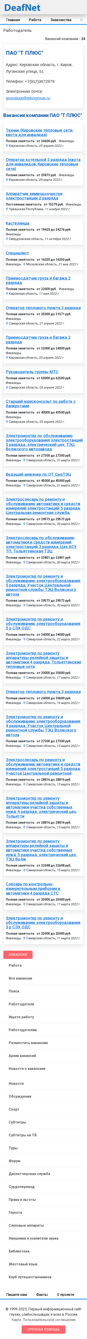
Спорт (14, 1109)
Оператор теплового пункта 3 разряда (43, 308)
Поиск (14, 991)
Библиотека (19, 1251)
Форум (14, 1161)
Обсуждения (20, 1096)
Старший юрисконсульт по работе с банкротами (41, 403)
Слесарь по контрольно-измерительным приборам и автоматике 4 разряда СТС (33, 888)
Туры (13, 1148)
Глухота (15, 1212)
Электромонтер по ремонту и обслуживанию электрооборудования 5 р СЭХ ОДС (43, 623)
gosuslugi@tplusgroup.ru (28, 98)
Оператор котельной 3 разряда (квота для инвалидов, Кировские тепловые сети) (43, 164)
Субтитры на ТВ (23, 1135)
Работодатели (21, 1004)
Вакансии (18, 954)
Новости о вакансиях (27, 1069)
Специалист (17, 253)
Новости (16, 1083)
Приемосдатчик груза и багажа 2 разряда (38, 280)
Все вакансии (20, 978)
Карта (16, 1320)
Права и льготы (22, 1200)
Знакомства (60, 20)
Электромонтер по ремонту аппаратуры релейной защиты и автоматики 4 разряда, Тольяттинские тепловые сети (43, 660)
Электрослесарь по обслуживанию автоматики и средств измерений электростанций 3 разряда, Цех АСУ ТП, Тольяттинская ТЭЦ (41, 545)
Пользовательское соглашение (49, 1320)
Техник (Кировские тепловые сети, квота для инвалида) (39, 132)
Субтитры (17, 1122)
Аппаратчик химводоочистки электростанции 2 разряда (34, 196)
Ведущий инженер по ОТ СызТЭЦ (38, 474)
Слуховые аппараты (26, 1225)
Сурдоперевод (22, 1187)
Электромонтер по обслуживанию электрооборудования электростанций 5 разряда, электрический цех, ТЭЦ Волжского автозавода (44, 443)
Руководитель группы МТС (32, 372)
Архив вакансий (22, 1056)
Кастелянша (17, 223)
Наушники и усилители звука (33, 1238)
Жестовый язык (23, 1264)
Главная (13, 20)
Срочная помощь (43, 1329)
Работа (35, 20)
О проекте (65, 1295)
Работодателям (23, 1030)
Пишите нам (16, 1295)
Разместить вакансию (28, 1043)
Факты (42, 1295)
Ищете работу (21, 1017)
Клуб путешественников (30, 1277)
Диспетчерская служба (29, 1174)
